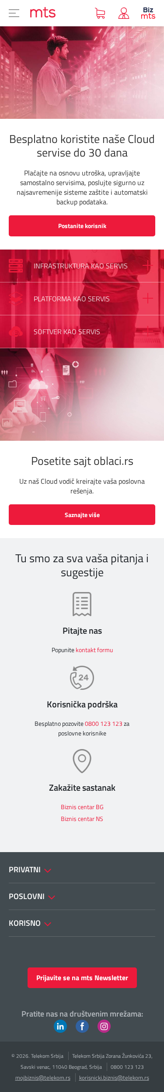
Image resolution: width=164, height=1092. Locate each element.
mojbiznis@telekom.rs (42, 1077)
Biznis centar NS (82, 818)
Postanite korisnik (82, 225)
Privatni (25, 869)
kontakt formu (94, 649)
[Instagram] (104, 1025)
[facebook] (82, 1025)
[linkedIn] (60, 1025)
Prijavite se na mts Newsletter (82, 977)
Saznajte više (82, 514)
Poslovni (27, 896)
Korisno (25, 923)
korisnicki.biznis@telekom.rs (114, 1077)
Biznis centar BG (82, 806)
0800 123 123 (103, 723)
